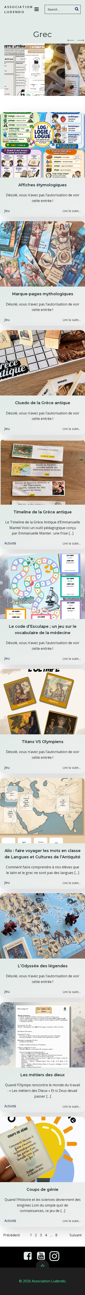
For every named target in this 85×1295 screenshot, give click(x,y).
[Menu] (36, 9)
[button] (71, 40)
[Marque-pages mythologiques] (42, 253)
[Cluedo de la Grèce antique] (42, 362)
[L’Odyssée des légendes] (42, 925)
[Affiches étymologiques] (42, 144)
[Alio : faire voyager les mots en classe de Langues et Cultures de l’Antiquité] (42, 810)
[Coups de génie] (42, 1149)
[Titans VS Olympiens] (42, 701)
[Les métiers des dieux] (42, 1034)
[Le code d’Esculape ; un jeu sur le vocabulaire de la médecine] (42, 586)
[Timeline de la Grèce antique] (42, 471)
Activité (10, 543)
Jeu (7, 210)
